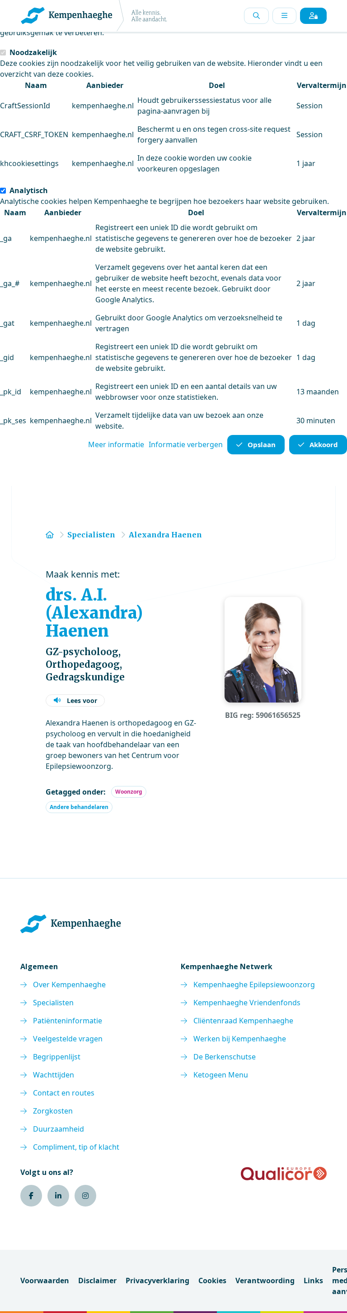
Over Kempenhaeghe (69, 984)
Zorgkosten (53, 1111)
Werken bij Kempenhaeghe (239, 1039)
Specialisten (53, 1003)
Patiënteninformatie (67, 1021)
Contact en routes (63, 1093)
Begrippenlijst (56, 1057)
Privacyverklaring (157, 1280)
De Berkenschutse (224, 1057)
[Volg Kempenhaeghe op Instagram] (85, 1196)
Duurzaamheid (58, 1129)
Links (313, 1280)
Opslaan (262, 444)
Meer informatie (116, 444)
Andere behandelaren (79, 807)
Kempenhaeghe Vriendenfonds (246, 1003)
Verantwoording (265, 1280)
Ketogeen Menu (220, 1075)
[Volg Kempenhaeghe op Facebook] (31, 1196)
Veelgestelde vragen (68, 1039)
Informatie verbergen (186, 444)
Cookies (212, 1280)
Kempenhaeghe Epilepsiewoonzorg (254, 984)
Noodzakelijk (33, 52)
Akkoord (323, 444)
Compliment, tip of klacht (76, 1147)
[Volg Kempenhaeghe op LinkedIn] (58, 1196)
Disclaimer (97, 1280)
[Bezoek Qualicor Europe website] (284, 1173)
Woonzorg (128, 791)
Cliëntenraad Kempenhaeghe (243, 1021)
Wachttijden (53, 1075)
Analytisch (28, 190)
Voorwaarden (44, 1280)
